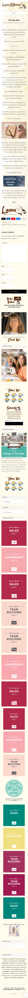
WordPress (18, 989)
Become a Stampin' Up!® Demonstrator (16, 224)
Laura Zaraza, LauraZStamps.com (14, 5)
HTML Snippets (9, 993)
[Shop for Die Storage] (14, 433)
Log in (23, 989)
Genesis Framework (8, 989)
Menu (14, 13)
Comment (4, 243)
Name (3, 266)
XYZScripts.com (19, 993)
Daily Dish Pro (18, 988)
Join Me (9, 222)
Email (3, 274)
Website (3, 283)
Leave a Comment (20, 22)
